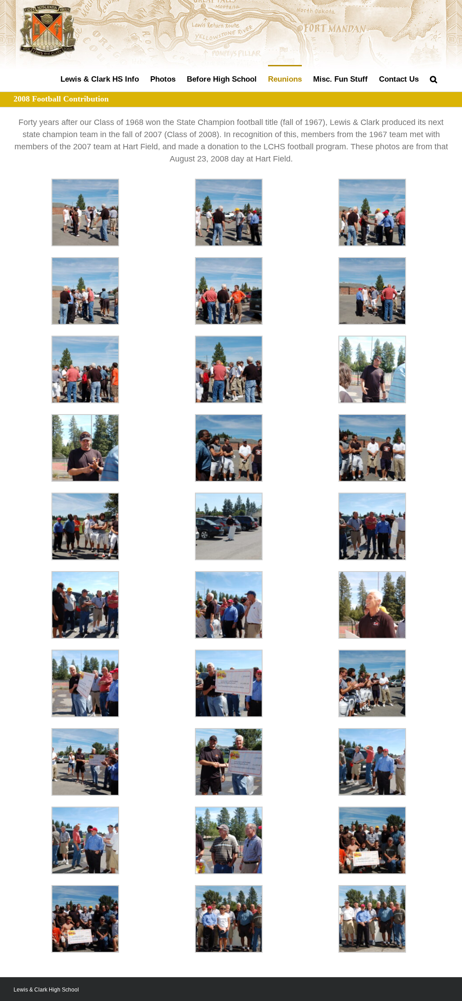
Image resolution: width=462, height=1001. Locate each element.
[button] (433, 78)
